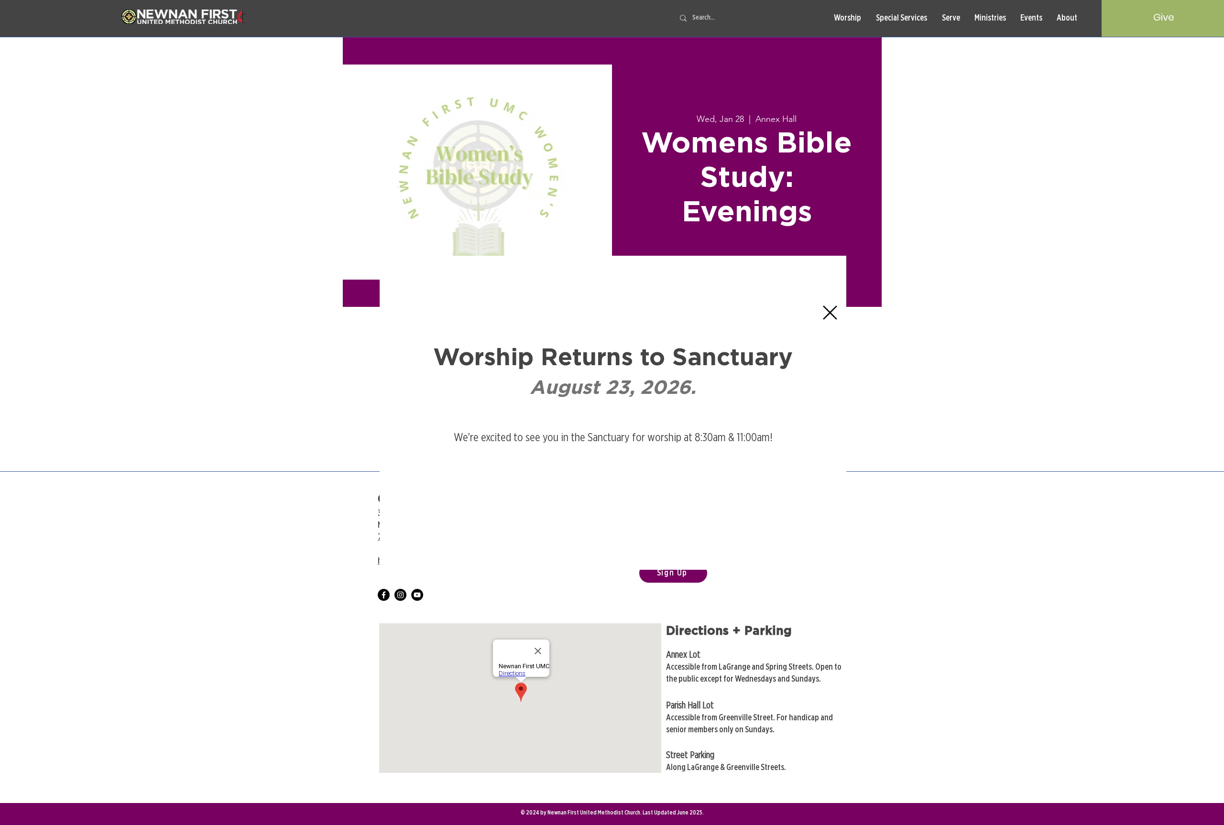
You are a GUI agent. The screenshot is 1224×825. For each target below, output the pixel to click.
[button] (830, 312)
